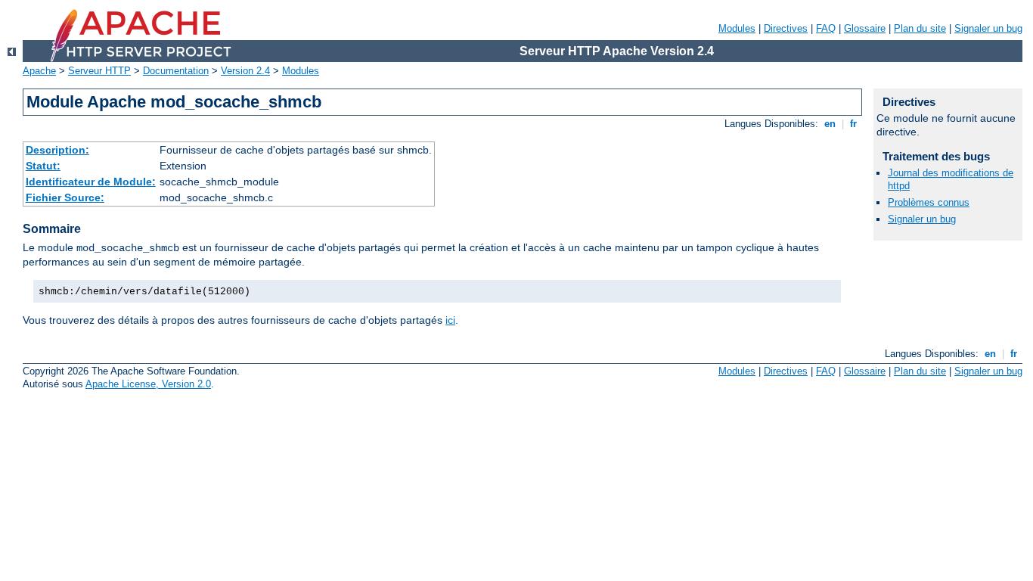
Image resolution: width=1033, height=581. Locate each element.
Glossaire (865, 28)
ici (450, 320)
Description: (57, 150)
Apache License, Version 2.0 (148, 384)
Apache (39, 70)
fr (853, 123)
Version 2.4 (245, 70)
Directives (786, 28)
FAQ (826, 28)
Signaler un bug (988, 28)
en (830, 123)
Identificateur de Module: (91, 182)
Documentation (176, 70)
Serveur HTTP (99, 70)
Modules (736, 28)
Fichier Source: (65, 197)
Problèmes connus (928, 202)
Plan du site (920, 28)
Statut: (43, 166)
